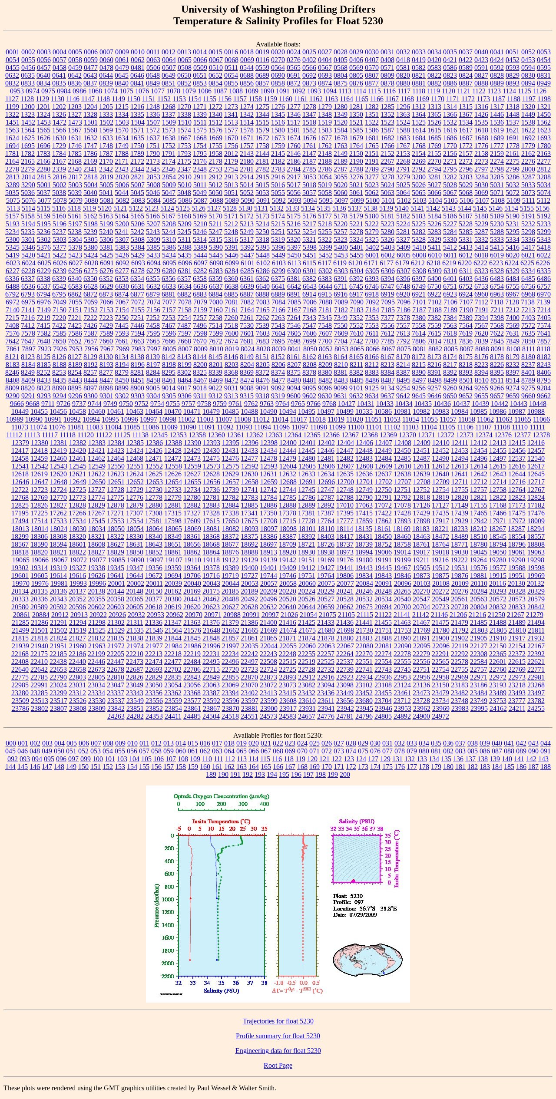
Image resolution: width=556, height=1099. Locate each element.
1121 (463, 91)
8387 (403, 372)
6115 (309, 263)
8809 (12, 388)
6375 (278, 278)
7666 (168, 341)
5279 (372, 231)
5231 (513, 224)
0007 (106, 52)
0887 (466, 83)
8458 (153, 380)
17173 (517, 505)
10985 (478, 411)
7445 (122, 325)
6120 (355, 263)
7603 (263, 333)
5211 (215, 224)
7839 (481, 341)
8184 (28, 364)
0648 (153, 75)
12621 (77, 474)
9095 (309, 388)
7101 (419, 302)
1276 (278, 106)
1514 (247, 122)
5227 (450, 224)
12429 (192, 450)
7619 (466, 333)
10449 (20, 411)
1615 (434, 130)
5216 (294, 224)
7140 (13, 310)
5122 (136, 208)
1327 (75, 114)
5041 (106, 192)
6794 (43, 294)
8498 (435, 380)
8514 (513, 380)
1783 (43, 153)
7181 (325, 310)
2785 (309, 169)
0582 (419, 67)
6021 (528, 255)
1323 (28, 114)
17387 (325, 513)
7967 (107, 349)
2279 (28, 169)
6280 (169, 270)
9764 (282, 403)
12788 (345, 497)
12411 (459, 442)
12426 (153, 450)
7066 (106, 302)
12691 (307, 481)
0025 (309, 52)
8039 (279, 349)
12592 (249, 466)
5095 (326, 200)
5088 (216, 200)
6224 (512, 263)
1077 (158, 91)
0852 (184, 83)
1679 (356, 138)
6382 (309, 278)
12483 (364, 458)
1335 (137, 114)
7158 (185, 310)
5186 (450, 216)
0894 (528, 83)
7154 (122, 310)
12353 (178, 435)
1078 (173, 91)
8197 (153, 364)
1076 (142, 91)
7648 (43, 341)
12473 (192, 458)
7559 (434, 325)
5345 (13, 247)
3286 (513, 177)
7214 (544, 310)
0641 (59, 75)
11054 (410, 419)
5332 (481, 239)
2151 (372, 153)
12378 (541, 435)
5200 (122, 224)
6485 (528, 278)
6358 (200, 278)
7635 (528, 333)
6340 (75, 278)
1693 (544, 138)
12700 (345, 481)
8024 (248, 349)
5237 (59, 231)
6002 (388, 255)
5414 (481, 247)
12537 (517, 458)
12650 (97, 481)
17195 (20, 513)
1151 (149, 98)
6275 (91, 270)
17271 (115, 513)
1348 (325, 114)
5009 (169, 184)
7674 (231, 341)
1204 (90, 106)
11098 (318, 427)
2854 (169, 177)
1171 (453, 98)
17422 (383, 513)
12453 (459, 450)
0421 (450, 59)
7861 (13, 349)
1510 (185, 122)
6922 (434, 294)
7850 (528, 341)
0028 (341, 52)
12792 (402, 497)
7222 (90, 317)
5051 (231, 192)
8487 (388, 380)
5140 (402, 208)
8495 (403, 380)
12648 (58, 481)
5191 (528, 216)
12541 (20, 466)
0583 (434, 67)
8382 (356, 372)
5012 (215, 184)
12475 (211, 458)
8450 (122, 380)
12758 (497, 489)
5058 (325, 192)
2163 (544, 153)
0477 (91, 67)
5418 (544, 247)
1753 (184, 145)
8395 (497, 372)
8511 (497, 380)
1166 (377, 98)
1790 (153, 153)
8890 (59, 388)
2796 (466, 169)
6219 (449, 263)
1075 (126, 91)
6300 (294, 270)
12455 (497, 450)
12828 (77, 505)
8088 (482, 349)
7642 (12, 341)
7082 (247, 302)
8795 (544, 380)
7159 (200, 310)
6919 (387, 294)
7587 (91, 333)
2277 (544, 161)
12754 (440, 489)
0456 (28, 67)
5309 (153, 239)
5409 (403, 247)
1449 (528, 114)
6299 (278, 270)
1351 (372, 114)
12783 (249, 497)
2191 (372, 161)
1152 (164, 98)
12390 (192, 442)
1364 (419, 114)
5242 (137, 231)
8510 (482, 380)
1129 (42, 98)
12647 (39, 481)
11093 (243, 427)
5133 (292, 208)
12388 (173, 442)
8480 (294, 380)
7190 (466, 310)
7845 (497, 341)
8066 (373, 349)
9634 (372, 395)
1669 (215, 138)
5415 (497, 247)
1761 (309, 145)
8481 (310, 380)
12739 (230, 489)
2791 (403, 169)
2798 (497, 169)
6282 (200, 270)
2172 (137, 161)
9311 (200, 395)
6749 (419, 286)
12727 (96, 489)
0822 (434, 75)
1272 (215, 106)
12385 (135, 442)
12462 (96, 458)
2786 (325, 169)
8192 (91, 364)
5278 (356, 231)
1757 (247, 145)
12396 (249, 442)
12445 (306, 450)
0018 (247, 52)
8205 (263, 364)
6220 (465, 263)
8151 (262, 356)
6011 (450, 255)
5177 (325, 216)
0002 (28, 52)
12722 (20, 489)
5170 (215, 216)
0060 (106, 59)
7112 (481, 302)
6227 (13, 270)
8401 (528, 372)
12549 (97, 466)
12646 (20, 481)
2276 (528, 161)
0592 (497, 67)
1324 (43, 114)
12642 (478, 474)
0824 (466, 75)
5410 (419, 247)
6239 (59, 270)
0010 (138, 52)
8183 (13, 364)
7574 (544, 325)
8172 (419, 356)
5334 (513, 239)
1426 (481, 114)
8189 (75, 364)
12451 (421, 450)
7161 (231, 310)
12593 (269, 466)
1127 (12, 98)
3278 (387, 177)
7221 (75, 317)
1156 (225, 98)
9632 (356, 395)
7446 (137, 325)
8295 (168, 372)
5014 (247, 184)
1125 (524, 91)
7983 (138, 349)
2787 (341, 169)
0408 (387, 59)
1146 (72, 98)
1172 (468, 98)
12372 (445, 435)
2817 (75, 177)
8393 (466, 372)
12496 (478, 458)
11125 (122, 435)
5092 (279, 200)
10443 (518, 403)
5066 (434, 192)
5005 (106, 184)
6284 (231, 270)
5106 (466, 200)
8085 (451, 349)
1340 (215, 114)
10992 (72, 419)
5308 (138, 239)
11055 (429, 419)
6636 (200, 286)
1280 (341, 106)
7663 (137, 341)
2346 (168, 169)
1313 (434, 106)
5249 (247, 231)
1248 (153, 106)
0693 (325, 75)
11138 (140, 435)
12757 (478, 489)
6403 (466, 278)
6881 (168, 294)
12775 (115, 497)
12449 (383, 450)
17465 (478, 513)
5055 (278, 192)
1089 (251, 91)
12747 (325, 489)
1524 (403, 122)
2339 (59, 169)
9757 (188, 403)
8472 (231, 380)
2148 (325, 153)
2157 (466, 153)
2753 (215, 169)
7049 (59, 302)
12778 (153, 497)
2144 (262, 153)
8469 (216, 380)
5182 (403, 216)
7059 (91, 302)
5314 (200, 239)
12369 (388, 435)
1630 (59, 138)
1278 (309, 106)
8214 (403, 364)
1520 (341, 122)
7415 (43, 325)
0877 (372, 83)
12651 (116, 481)
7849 (513, 341)
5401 (357, 247)
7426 (90, 325)
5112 (543, 200)
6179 (402, 263)
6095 (169, 263)
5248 (231, 231)
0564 (278, 67)
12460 (58, 458)
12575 (230, 466)
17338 (230, 513)
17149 (459, 505)
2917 (294, 177)
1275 (262, 106)
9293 (44, 395)
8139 (153, 356)
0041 (497, 52)
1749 (122, 145)
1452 (28, 122)
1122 (479, 91)
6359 (215, 278)
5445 (216, 255)
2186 (294, 161)
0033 (419, 52)
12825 (20, 505)
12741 (249, 489)
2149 (341, 153)
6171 (371, 263)
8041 (294, 349)
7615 (434, 333)
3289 (13, 184)
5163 (106, 216)
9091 (262, 388)
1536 (497, 122)
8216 (434, 364)
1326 (59, 114)
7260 (231, 317)
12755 (459, 489)
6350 (90, 278)
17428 (402, 513)
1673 (278, 138)
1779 (528, 145)
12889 (306, 505)
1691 (513, 138)
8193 (106, 364)
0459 (75, 67)
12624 (134, 474)
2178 (215, 161)
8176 (481, 356)
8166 (372, 356)
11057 (448, 419)
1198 (544, 98)
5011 (200, 184)
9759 (220, 403)
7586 (75, 333)
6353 (122, 278)
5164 (122, 216)
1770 (450, 145)
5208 (169, 224)
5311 (184, 239)
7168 (310, 310)
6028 (91, 263)
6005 (403, 255)
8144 (200, 356)
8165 (356, 356)
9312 (215, 395)
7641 (544, 333)
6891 (294, 294)
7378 (403, 317)
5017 (294, 184)
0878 (387, 83)
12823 (517, 497)
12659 (269, 481)
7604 (278, 333)
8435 (59, 380)
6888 (262, 294)
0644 (106, 75)
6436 (481, 278)
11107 (483, 427)
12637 (383, 474)
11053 (392, 419)
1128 (27, 98)
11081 (75, 427)
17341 (249, 513)
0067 (216, 59)
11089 (169, 427)
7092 (372, 302)
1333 (106, 114)
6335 (544, 270)
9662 (544, 395)
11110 (520, 427)
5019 (325, 184)
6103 (279, 263)
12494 (459, 458)
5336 (528, 239)
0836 (75, 83)
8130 (106, 356)
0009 (122, 52)
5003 (75, 184)
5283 (434, 231)
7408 (12, 325)
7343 (309, 317)
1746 (75, 145)
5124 (167, 208)
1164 (346, 98)
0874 (325, 83)
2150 (356, 153)
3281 (434, 177)
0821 (419, 75)
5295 (513, 231)
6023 (13, 263)
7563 (450, 325)
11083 (94, 427)
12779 (173, 497)
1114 (359, 91)
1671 (247, 138)
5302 (44, 239)
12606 (326, 466)
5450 (294, 255)
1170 (437, 98)
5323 (341, 239)
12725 (77, 489)
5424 (91, 255)
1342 (247, 114)
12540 (536, 458)
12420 (77, 450)
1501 (91, 122)
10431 (365, 403)
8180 (528, 356)
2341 (90, 169)
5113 (13, 208)
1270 (184, 106)
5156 (542, 208)
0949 (544, 83)
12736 (211, 489)
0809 (387, 75)
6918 (372, 294)
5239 (90, 231)
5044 (122, 192)
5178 (341, 216)
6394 (387, 278)
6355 (153, 278)
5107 (482, 200)
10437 (461, 403)
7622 (497, 333)
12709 (441, 481)
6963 (497, 294)
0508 (185, 67)
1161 (301, 98)
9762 (251, 403)
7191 (482, 310)
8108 (513, 349)
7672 (215, 341)
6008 (419, 255)
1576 (215, 130)
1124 (509, 91)
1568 (90, 130)
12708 (421, 481)
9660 (528, 395)
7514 (215, 325)
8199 (185, 364)
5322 (325, 239)
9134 (387, 388)
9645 (419, 395)
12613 (459, 466)
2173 (153, 161)
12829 (96, 505)
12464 (115, 458)
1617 (466, 130)
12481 (325, 458)
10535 (364, 411)
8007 (185, 349)
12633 (306, 474)
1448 (513, 114)
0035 (450, 52)
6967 (513, 294)
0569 (356, 67)
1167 (392, 98)
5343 (544, 239)
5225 (419, 224)
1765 (372, 145)
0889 (497, 83)
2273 (481, 161)
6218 (433, 263)
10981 (402, 411)
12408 (402, 442)
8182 (544, 356)
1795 (200, 153)
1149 (118, 98)
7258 (215, 317)
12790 (364, 497)
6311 (466, 270)
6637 (216, 286)
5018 (309, 184)
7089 (341, 302)
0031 (387, 52)
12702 (383, 481)
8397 (513, 372)
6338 (43, 278)
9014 (168, 388)
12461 (77, 458)
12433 (249, 450)
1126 (539, 91)
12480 (306, 458)
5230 (497, 224)
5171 (231, 216)
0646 (137, 75)
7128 (512, 302)
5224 (403, 224)
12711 (459, 481)
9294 (59, 395)
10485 (230, 411)
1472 (59, 122)
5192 (544, 216)
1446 (497, 114)
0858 (278, 83)
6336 (12, 278)
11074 (38, 427)
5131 (261, 208)
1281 (356, 106)
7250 (122, 317)
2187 (309, 161)
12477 (249, 458)
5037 (43, 192)
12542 (39, 466)
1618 (481, 130)
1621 (513, 130)
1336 (153, 114)
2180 (247, 161)
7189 (450, 310)
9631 (341, 395)
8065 (357, 349)
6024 (29, 263)
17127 (440, 505)
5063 (387, 192)
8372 (262, 372)
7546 (294, 325)
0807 (372, 75)
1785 (75, 153)
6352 (106, 278)
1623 (544, 130)
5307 (122, 239)
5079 (76, 200)
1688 (481, 138)
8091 (498, 349)
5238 (75, 231)
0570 (372, 67)
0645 (122, 75)
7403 (528, 317)
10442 (499, 403)
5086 (185, 200)
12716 (517, 481)
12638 (402, 474)
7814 (434, 341)
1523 (387, 122)
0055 (28, 59)
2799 (513, 169)
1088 (236, 91)
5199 (106, 224)
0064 (169, 59)
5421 (44, 255)
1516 (278, 122)
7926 (60, 349)
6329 (513, 270)
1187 (498, 98)
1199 (12, 106)
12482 (345, 458)
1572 (153, 130)
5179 (356, 216)
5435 (185, 255)
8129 (90, 356)
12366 (331, 435)
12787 (325, 497)
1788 (122, 153)
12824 (536, 497)
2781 (247, 169)
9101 (356, 388)
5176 (309, 216)
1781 (12, 153)
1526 (434, 122)
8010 (216, 349)
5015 (262, 184)
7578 (28, 333)
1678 (341, 138)
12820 (459, 497)
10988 (536, 411)
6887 (247, 294)
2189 (341, 161)
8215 (419, 364)
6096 (185, 263)
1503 (122, 122)
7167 (294, 310)
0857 (262, 83)
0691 (294, 75)
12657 (230, 481)
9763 (267, 403)
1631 (75, 138)
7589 (106, 333)
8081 (420, 349)
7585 (59, 333)
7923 (44, 349)
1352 (387, 114)
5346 (28, 247)
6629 (106, 286)
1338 (184, 114)
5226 (434, 224)
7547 (309, 325)
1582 (309, 130)
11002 (186, 419)
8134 (122, 356)
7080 (216, 302)
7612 (387, 333)
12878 (115, 505)
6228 (28, 270)
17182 (536, 505)
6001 (372, 255)
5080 (91, 200)
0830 (528, 75)
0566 (309, 67)
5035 (12, 192)
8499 (450, 380)
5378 (75, 247)
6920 (403, 294)
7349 (341, 317)
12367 (350, 435)
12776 (134, 497)
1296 (403, 106)
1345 (278, 114)
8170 (403, 356)
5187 (466, 216)
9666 (17, 403)
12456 (517, 450)
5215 (278, 224)
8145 (215, 356)
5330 (450, 239)
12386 (154, 442)
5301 (28, 239)
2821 (138, 177)
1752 (168, 145)
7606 (310, 333)
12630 (249, 474)
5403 (388, 247)
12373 (464, 435)
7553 (372, 325)
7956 (91, 349)
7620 (481, 333)
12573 (211, 466)
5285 (466, 231)
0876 (356, 83)
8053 (341, 349)
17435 (440, 513)
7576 (13, 333)
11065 (522, 419)
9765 (298, 403)
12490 (440, 458)
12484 (383, 458)
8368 (231, 372)
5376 (44, 247)
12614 (478, 466)
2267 (387, 161)
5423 (75, 255)
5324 (356, 239)
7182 (341, 310)
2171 (122, 161)
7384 (450, 317)
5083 (138, 200)
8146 (231, 356)
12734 (192, 489)
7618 (450, 333)
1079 (189, 91)
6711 (341, 286)
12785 (287, 497)
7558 (419, 325)
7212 (513, 310)
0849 (153, 83)
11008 (242, 419)
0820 (403, 75)
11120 (85, 435)
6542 (59, 286)
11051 (373, 419)
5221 (356, 224)
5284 (450, 231)
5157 (12, 216)
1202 (59, 106)
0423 (481, 59)
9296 (75, 395)
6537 (44, 286)
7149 (44, 310)
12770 (58, 497)
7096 (403, 302)
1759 (278, 145)
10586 (383, 411)
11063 (504, 419)
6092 (122, 263)
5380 (91, 247)
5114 (28, 208)
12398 (269, 442)
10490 (268, 411)
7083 (263, 302)
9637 (387, 395)
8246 (12, 372)
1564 (28, 130)
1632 (90, 138)
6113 (294, 263)
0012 (168, 52)
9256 (419, 388)
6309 (435, 270)
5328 (419, 239)
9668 (33, 403)
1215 (122, 106)
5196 (59, 224)
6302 (325, 270)
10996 (129, 419)
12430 (211, 450)
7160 (216, 310)
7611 (372, 333)
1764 (356, 145)
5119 (89, 208)
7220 (59, 317)
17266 (77, 513)
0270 (278, 59)
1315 (466, 106)
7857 (544, 341)
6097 (201, 263)
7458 (153, 325)
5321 (309, 239)
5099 (357, 200)
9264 (466, 388)
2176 (200, 161)
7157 (169, 310)
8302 (184, 372)
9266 (497, 388)
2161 (513, 153)
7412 (28, 325)
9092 (278, 388)
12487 (421, 458)
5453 (341, 255)
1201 (43, 106)
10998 (167, 419)
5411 (434, 247)
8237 (528, 364)
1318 (513, 106)
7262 (262, 317)
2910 (185, 177)
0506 (153, 67)
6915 (325, 294)
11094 (262, 427)
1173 (483, 98)
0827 (481, 75)
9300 (91, 395)
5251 (278, 231)
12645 (536, 474)
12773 (77, 497)
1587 (387, 130)
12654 (173, 481)
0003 (44, 52)
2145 (278, 153)
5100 (373, 200)
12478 (268, 458)
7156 (153, 310)
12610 (402, 466)
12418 (39, 450)
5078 (60, 200)
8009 (201, 349)
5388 (185, 247)
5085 (169, 200)
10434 (404, 403)
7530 (247, 325)
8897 (90, 388)
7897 (29, 349)
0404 (325, 59)
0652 (215, 75)
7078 (185, 302)
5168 (184, 216)
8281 (137, 372)
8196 (138, 364)
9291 (28, 395)
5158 (28, 216)
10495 (306, 411)
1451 (13, 122)
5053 (262, 192)
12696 (326, 481)
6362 (262, 278)
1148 (103, 98)
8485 (357, 380)
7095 (388, 302)
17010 (345, 505)
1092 (298, 91)
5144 (464, 208)
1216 (137, 106)
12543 (58, 466)
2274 (497, 161)
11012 (261, 419)
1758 (262, 145)
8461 (169, 380)
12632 (287, 474)
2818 (91, 177)
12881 (173, 505)
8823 (43, 388)
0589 (466, 67)
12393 (211, 442)
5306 (106, 239)
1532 (450, 122)
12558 (173, 466)
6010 (435, 255)
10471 (192, 411)
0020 (278, 52)
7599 (216, 333)
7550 (341, 325)
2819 (106, 177)
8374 (278, 372)
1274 (247, 106)
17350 (268, 513)
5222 (372, 224)
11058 (466, 419)
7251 (137, 317)
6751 (450, 286)
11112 (14, 435)
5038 (59, 192)
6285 (247, 270)
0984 (64, 91)
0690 (278, 75)
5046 (153, 192)
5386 (169, 247)
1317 (497, 106)
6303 (341, 270)
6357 (184, 278)
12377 (522, 435)
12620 (58, 474)
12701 (364, 481)
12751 (402, 489)
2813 (13, 177)
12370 (407, 435)
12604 (288, 466)
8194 (122, 364)
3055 (341, 177)
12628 (211, 474)
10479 (211, 411)
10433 (385, 403)
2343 (122, 169)
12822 (497, 497)
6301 (310, 270)
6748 (403, 286)
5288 (497, 231)
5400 (341, 247)
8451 (138, 380)
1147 (88, 98)
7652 (75, 341)
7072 (138, 302)
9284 (544, 388)
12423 (115, 450)
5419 (13, 255)
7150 (59, 310)
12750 (383, 489)
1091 (283, 91)
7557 (403, 325)
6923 (450, 294)
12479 (287, 458)
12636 (364, 474)
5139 (386, 208)
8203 (231, 364)
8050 (310, 349)
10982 (421, 411)
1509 (169, 122)
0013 (184, 52)
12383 (97, 442)
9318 (262, 395)
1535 (481, 122)
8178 (497, 356)
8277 (106, 372)
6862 (75, 294)
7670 (200, 341)
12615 (497, 466)
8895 (75, 388)
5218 (325, 224)
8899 (122, 388)
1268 (168, 106)
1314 (450, 106)
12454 (478, 450)
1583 (325, 130)
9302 (122, 395)
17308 (153, 513)
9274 (513, 388)
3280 (419, 177)
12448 (364, 450)
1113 (344, 91)
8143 (184, 356)
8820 (28, 388)
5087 (201, 200)
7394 (481, 317)
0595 (544, 67)
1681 (372, 138)
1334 (122, 114)
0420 (434, 59)
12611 (421, 466)
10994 (91, 419)
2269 (419, 161)
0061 (122, 59)
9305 (169, 395)
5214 (262, 224)
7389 (466, 317)
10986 (497, 411)
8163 (325, 356)
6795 (59, 294)
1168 (407, 98)
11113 (32, 435)
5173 (262, 216)
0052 (528, 52)
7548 (325, 325)
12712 (478, 481)
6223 (496, 263)
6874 (122, 294)
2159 (497, 153)
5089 (232, 200)
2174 (168, 161)
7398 (497, 317)
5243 (153, 231)
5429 (138, 255)
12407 (383, 442)
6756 (528, 286)
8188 (59, 364)
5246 (200, 231)
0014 (200, 52)
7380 (419, 317)
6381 (294, 278)
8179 (513, 356)
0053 (544, 52)
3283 (466, 177)
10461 (115, 411)
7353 (372, 317)
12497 (497, 458)
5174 (278, 216)
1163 (331, 98)
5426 (122, 255)
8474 (247, 380)
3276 (356, 177)
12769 (39, 497)
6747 (387, 286)
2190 (356, 161)
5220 (341, 224)
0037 (466, 52)
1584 (341, 130)
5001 (44, 184)
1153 (179, 98)
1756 (231, 145)
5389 (200, 247)
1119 (433, 91)
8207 (294, 364)
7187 (419, 310)
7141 (28, 310)
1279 (325, 106)
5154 (511, 208)
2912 (215, 177)
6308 (419, 270)
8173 (434, 356)
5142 (433, 208)
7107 (466, 302)
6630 (122, 286)
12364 (292, 435)
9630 (325, 395)
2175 (184, 161)
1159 (270, 98)
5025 (403, 184)
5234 (12, 231)
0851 (168, 83)
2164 (12, 161)
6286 (263, 270)
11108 (501, 427)
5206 (138, 224)
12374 (484, 435)
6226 (543, 263)
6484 (513, 278)
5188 (481, 216)
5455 (357, 255)
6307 (403, 270)
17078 (402, 505)
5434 (169, 255)
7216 (28, 317)
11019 (336, 419)
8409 (28, 380)
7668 (184, 341)
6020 (513, 255)
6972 (13, 302)
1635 (137, 138)
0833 (28, 83)
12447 (345, 450)
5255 (325, 231)
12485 (402, 458)
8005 (169, 349)
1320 (528, 106)
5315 (215, 239)
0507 (169, 67)
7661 (122, 341)
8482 (325, 380)
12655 (192, 481)
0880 (403, 83)
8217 (450, 364)
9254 (403, 388)
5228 (466, 224)
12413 (497, 442)
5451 (310, 255)
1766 (387, 145)
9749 (110, 403)
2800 (528, 169)
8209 (325, 364)
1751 (153, 145)
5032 (513, 184)
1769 (434, 145)
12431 (230, 450)
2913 (231, 177)
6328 (497, 270)
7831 (450, 341)
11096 (281, 427)
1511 (200, 122)
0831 (544, 75)
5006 (122, 184)
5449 (278, 255)
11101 (374, 427)
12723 (39, 489)
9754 (157, 403)
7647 (28, 341)
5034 (544, 184)
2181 (262, 161)
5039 (75, 192)
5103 (420, 200)
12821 (478, 497)
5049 (200, 192)
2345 (153, 169)
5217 (309, 224)
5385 (153, 247)
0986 (79, 91)
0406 (356, 59)
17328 (211, 513)
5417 (528, 247)
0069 (247, 59)
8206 (278, 364)
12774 (96, 497)
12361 (235, 435)
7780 (372, 341)
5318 (262, 239)
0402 (309, 59)
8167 (387, 356)
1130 (57, 98)
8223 (481, 364)
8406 (544, 372)
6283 (216, 270)
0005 (75, 52)
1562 (544, 122)
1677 (325, 138)
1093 (314, 91)
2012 (231, 153)
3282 (450, 177)
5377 (59, 247)
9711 (48, 403)
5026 (419, 184)
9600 (294, 395)
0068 (231, 59)
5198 (91, 224)
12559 (192, 466)
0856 (247, 83)
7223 (106, 317)
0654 (231, 75)
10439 (480, 403)
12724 (58, 489)
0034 (434, 52)
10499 (345, 411)
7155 (138, 310)
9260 (450, 388)
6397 (419, 278)
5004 (91, 184)
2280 (43, 169)
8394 (481, 372)
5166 (153, 216)
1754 (200, 145)
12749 (364, 489)
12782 (230, 497)
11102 (392, 427)
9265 (481, 388)
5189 (497, 216)
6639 (247, 286)
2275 (513, 161)
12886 (268, 505)
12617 (536, 466)
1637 (153, 138)
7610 (357, 333)
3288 (544, 177)
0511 (231, 67)
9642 (403, 395)
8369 (247, 372)
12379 (20, 442)
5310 (169, 239)
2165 (28, 161)
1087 (220, 91)
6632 (153, 286)
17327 (192, 513)
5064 (403, 192)
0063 (153, 59)
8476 (263, 380)
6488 (13, 286)
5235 (28, 231)
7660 (106, 341)
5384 (138, 247)
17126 (421, 505)
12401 (307, 442)
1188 (513, 98)
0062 (138, 59)
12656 (211, 481)
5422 (59, 255)
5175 (294, 216)
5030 (481, 184)
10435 (423, 403)
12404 (345, 442)
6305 (372, 270)
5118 (74, 208)
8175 (466, 356)
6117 (324, 263)
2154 (419, 153)
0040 (481, 52)
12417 (20, 450)
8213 (387, 364)
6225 (527, 263)
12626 (173, 474)
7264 (294, 317)
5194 (28, 224)
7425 (75, 325)
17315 (173, 513)
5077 (44, 200)
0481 (138, 67)
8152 (278, 356)
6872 (90, 294)
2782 (262, 169)
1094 (330, 91)
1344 (262, 114)
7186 (403, 310)
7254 (184, 317)
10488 (249, 411)
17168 (497, 505)
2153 (403, 153)
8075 (404, 349)
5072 (513, 192)
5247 (215, 231)
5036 (28, 192)
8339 (215, 372)
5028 (450, 184)
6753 (481, 286)
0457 (44, 67)
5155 (527, 208)
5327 (403, 239)
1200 (28, 106)
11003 (205, 419)
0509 (200, 67)
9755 (173, 403)
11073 (19, 427)
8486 (372, 380)
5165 (137, 216)
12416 (536, 442)
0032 (403, 52)
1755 (215, 145)
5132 (277, 208)
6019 (497, 255)
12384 (116, 442)
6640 (263, 286)
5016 (278, 184)
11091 (206, 427)
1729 (59, 145)
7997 (154, 349)
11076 (57, 427)
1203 (75, 106)
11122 (104, 435)
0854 (215, 83)
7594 (138, 333)
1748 (106, 145)
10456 (58, 411)
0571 (387, 67)
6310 (450, 270)
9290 (13, 395)
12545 (77, 466)
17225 (39, 513)
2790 (387, 169)
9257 (434, 388)
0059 (91, 59)
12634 (325, 474)
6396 (403, 278)
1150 (133, 98)
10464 (153, 411)
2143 (247, 153)
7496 (200, 325)
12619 (39, 474)
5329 (434, 239)
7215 (12, 317)
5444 (200, 255)
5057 (309, 192)
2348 (200, 169)
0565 (294, 67)
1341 (231, 114)
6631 (138, 286)
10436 (442, 403)
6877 (137, 294)
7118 (496, 302)
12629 (230, 474)
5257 (341, 231)
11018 (317, 419)
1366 (450, 114)
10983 (440, 411)
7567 (481, 325)
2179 (231, 161)
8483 (341, 380)
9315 (247, 395)
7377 (387, 317)
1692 (528, 138)
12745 (306, 489)
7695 (278, 341)
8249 (28, 372)
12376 (503, 435)
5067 (450, 192)
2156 (450, 153)
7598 (200, 333)
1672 (262, 138)
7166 (278, 310)
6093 (138, 263)
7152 (91, 310)
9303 (138, 395)
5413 (466, 247)
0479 (122, 67)
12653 (154, 481)
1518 (309, 122)
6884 (215, 294)
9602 (309, 395)
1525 (419, 122)
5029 (466, 184)
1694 (12, 145)
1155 (209, 98)
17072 (383, 505)
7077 (169, 302)
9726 (63, 403)
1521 (356, 122)
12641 (459, 474)
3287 (528, 177)
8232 (513, 364)
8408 (13, 380)
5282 (419, 231)
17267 (96, 513)
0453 (528, 59)
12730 (153, 489)
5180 (372, 216)
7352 (356, 317)
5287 (481, 231)
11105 (447, 427)
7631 (513, 333)
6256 (75, 270)
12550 (116, 466)
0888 (481, 83)
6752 (466, 286)
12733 (173, 489)
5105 (451, 200)
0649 (168, 75)
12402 (326, 442)
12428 (173, 450)
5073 (528, 192)
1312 (419, 106)
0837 (90, 83)
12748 (345, 489)
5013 (231, 184)
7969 (122, 349)
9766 (314, 403)
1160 (285, 98)
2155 (434, 153)
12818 (421, 497)
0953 (17, 91)
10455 (39, 411)
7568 (497, 325)
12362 (254, 435)
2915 (262, 177)
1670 (231, 138)
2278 (12, 169)
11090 (187, 427)
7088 (325, 302)
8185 (44, 364)
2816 (59, 177)
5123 (152, 208)
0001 (13, 52)
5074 (544, 192)
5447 (247, 255)
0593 (513, 67)
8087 (466, 349)
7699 (309, 341)
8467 (200, 380)
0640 (43, 75)
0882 (434, 83)
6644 (325, 286)
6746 (372, 286)
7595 (153, 333)
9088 (247, 388)
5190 (513, 216)
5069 (481, 192)
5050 (215, 192)
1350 (356, 114)
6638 (231, 286)
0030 (372, 52)
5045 (137, 192)
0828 (497, 75)
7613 (403, 333)
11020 (354, 419)
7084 (278, 302)
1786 (90, 153)
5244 (168, 231)
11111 (537, 427)
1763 (341, 145)
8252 (43, 372)
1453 (44, 122)
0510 (216, 67)
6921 (419, 294)
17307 (134, 513)
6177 (387, 263)
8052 (326, 349)
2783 (278, 169)
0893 (513, 83)
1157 (240, 98)
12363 (273, 435)
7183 (357, 310)
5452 (325, 255)
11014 (279, 419)
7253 (168, 317)
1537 (513, 122)
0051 (513, 52)
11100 (356, 427)
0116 (262, 59)
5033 (528, 184)
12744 (287, 489)
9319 (278, 395)
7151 (75, 310)
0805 (356, 75)
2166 (43, 161)
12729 (134, 489)
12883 (211, 505)
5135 (324, 208)
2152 (387, 153)
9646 (434, 395)
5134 (308, 208)
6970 (544, 294)
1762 (325, 145)
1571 (137, 130)
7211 (497, 310)
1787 (106, 153)
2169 (90, 161)
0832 (12, 83)
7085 (294, 302)
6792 (12, 294)
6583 (75, 286)
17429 (421, 513)
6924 (466, 294)
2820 (122, 177)
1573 (168, 130)
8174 (450, 356)
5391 (231, 247)
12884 (230, 505)
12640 (440, 474)
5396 (278, 247)
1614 (419, 130)
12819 (440, 497)
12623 (115, 474)
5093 (294, 200)
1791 (168, 153)
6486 (544, 278)
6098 (216, 263)
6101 (248, 263)
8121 (12, 356)
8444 (91, 380)
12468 (134, 458)
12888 (287, 505)
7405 (544, 317)
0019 (262, 52)
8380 (325, 372)
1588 (403, 130)
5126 (198, 208)
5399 (325, 247)
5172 (247, 216)
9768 (329, 403)
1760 (294, 145)
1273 (231, 106)
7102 (435, 302)
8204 (247, 364)
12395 (230, 442)
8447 (106, 380)
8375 (294, 372)
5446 (231, 255)
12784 (268, 497)
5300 (13, 239)
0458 (59, 67)
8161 (294, 356)
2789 (372, 169)
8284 (153, 372)
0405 (341, 59)
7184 (372, 310)
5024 (387, 184)
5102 (404, 200)
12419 (58, 450)
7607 (325, 333)
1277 (294, 106)
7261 (247, 317)
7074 (153, 302)
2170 (106, 161)
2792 (419, 169)
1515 (262, 122)
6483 (497, 278)
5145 (480, 208)
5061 (356, 192)
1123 (494, 91)
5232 (528, 224)
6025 (44, 263)
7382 (434, 317)
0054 (13, 59)
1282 (372, 106)
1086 (205, 91)
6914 (309, 294)
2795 (450, 169)
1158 (255, 98)
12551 (135, 466)
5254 (309, 231)
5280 (387, 231)
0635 (28, 75)
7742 (356, 341)
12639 (421, 474)
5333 (497, 239)
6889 (278, 294)
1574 (184, 130)
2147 (309, 153)
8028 (263, 349)
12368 (369, 435)
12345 (159, 435)
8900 (137, 388)
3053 (309, 177)
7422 (59, 325)
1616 (450, 130)
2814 (28, 177)
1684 (419, 138)
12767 (536, 489)
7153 (106, 310)
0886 (450, 83)
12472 (173, 458)
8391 (434, 372)
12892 (325, 505)
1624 (12, 138)
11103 (410, 427)
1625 (28, 138)
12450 (402, 450)
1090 (267, 91)
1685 (434, 138)
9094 (294, 388)
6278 (138, 270)
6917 (356, 294)
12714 (497, 481)
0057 (59, 59)
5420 (28, 255)
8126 (59, 356)
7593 (122, 333)
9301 (106, 395)
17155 (478, 505)
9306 (185, 395)
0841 (137, 83)
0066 (200, 59)
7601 (247, 333)
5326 (387, 239)
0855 (231, 83)
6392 (356, 278)
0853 (200, 83)
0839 (106, 83)
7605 (294, 333)
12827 (58, 505)
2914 (247, 177)
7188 (435, 310)
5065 (419, 192)
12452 (440, 450)
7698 (294, 341)
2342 (106, 169)
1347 (309, 114)
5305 (91, 239)
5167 (168, 216)
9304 (153, 395)
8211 (356, 364)
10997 (148, 419)
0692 (309, 75)
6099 (232, 263)
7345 (325, 317)
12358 (197, 435)
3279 (403, 177)
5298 (528, 231)
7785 (387, 341)
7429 (106, 325)
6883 (200, 294)
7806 (419, 341)
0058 (75, 59)
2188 (325, 161)
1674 (294, 138)
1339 (200, 114)
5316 (231, 239)
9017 (184, 388)
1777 (497, 145)
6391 (341, 278)
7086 (310, 302)
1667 (184, 138)
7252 (153, 317)
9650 (450, 395)
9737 (79, 403)
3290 (28, 184)
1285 (387, 106)
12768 (20, 497)
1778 (513, 145)
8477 (278, 380)
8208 (310, 364)
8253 (59, 372)
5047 (168, 192)
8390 (419, 372)
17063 (364, 505)
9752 (142, 403)
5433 (153, 255)
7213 (528, 310)
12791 (383, 497)
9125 (372, 388)
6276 (106, 270)
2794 (434, 169)
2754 (231, 169)
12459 (39, 458)
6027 (76, 263)
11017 (298, 419)
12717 (536, 481)
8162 (309, 356)
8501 (466, 380)
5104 (435, 200)
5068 (466, 192)
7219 (43, 317)
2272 (466, 161)
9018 (200, 388)
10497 (325, 411)
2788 (356, 169)
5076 (29, 200)
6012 (466, 255)
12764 (517, 489)
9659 (513, 395)
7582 (44, 333)
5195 (44, 224)
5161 (75, 216)
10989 (14, 419)
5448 (263, 255)
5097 (341, 200)
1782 (28, 153)
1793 (184, 153)
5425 (106, 255)
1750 (137, 145)
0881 (419, 83)
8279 (122, 372)
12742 (268, 489)
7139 (543, 302)
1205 (106, 106)
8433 (44, 380)
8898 (106, 388)
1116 (389, 91)
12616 (517, 466)
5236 (43, 231)
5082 (122, 200)
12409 (421, 442)
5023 (372, 184)
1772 (466, 145)
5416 (513, 247)
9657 (497, 395)
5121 (120, 208)
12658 (249, 481)
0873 (309, 83)
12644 (517, 474)
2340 (75, 169)
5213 (247, 224)
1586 (372, 130)
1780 (544, 145)
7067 (122, 302)
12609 (383, 466)
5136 (339, 208)
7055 (75, 302)
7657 (90, 341)
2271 (450, 161)
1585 (356, 130)
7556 (387, 325)
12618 (20, 474)
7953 (76, 349)
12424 (134, 450)
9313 (231, 395)
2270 (434, 161)
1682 (387, 138)
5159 (43, 216)
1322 (12, 114)
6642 (294, 286)
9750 (126, 403)
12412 (478, 442)
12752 (421, 489)
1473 (75, 122)
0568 (341, 67)
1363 (403, 114)
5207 (153, 224)
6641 (278, 286)
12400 (288, 442)
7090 (357, 302)
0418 (403, 59)
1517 (294, 122)
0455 (13, 67)
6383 (325, 278)
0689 (262, 75)
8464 (185, 380)
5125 (183, 208)
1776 (481, 145)
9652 (466, 395)
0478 (106, 67)
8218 (466, 364)
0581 (403, 67)
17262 (58, 513)
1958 (215, 153)
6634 (185, 286)
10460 (96, 411)
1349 (341, 114)
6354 (137, 278)
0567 (325, 67)
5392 (247, 247)
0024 (294, 52)
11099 (337, 427)
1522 (372, 122)
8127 (75, 356)
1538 (528, 122)
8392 (450, 372)
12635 (345, 474)
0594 (528, 67)
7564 (466, 325)
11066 (541, 419)
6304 (357, 270)
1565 (43, 130)
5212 (231, 224)
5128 (230, 208)
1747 (90, 145)
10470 (173, 411)
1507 (153, 122)
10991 (53, 419)
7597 (185, 333)
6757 (544, 286)
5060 (341, 192)
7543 (278, 325)
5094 (310, 200)
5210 (200, 224)
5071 (497, 192)
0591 (481, 67)
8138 (137, 356)
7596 (169, 333)
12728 (115, 489)
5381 (106, 247)
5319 (278, 239)
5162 (90, 216)
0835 (59, 83)
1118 (418, 91)
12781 (211, 497)
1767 (403, 145)
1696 (43, 145)
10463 (134, 411)
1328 (90, 114)
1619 (497, 130)
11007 (223, 419)
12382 (77, 442)
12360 (216, 435)
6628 (91, 286)
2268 (403, 161)
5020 (341, 184)
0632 (12, 75)
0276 (294, 59)
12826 (39, 505)
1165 (361, 98)
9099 (341, 388)
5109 (513, 200)
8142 (168, 356)
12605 (307, 466)
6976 (44, 302)
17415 (364, 513)
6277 (122, 270)
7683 (262, 341)
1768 (419, 145)
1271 (200, 106)
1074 (111, 91)
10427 (346, 403)
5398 (310, 247)
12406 (364, 442)
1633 (106, 138)
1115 (374, 91)
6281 (185, 270)
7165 (263, 310)
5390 (216, 247)
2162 (528, 153)
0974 (33, 91)
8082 (435, 349)
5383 (122, 247)
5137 (355, 208)
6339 (59, 278)
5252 (294, 231)
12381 (58, 442)
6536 (28, 286)
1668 (200, 138)
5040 (90, 192)
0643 (90, 75)
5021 (356, 184)
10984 (459, 411)
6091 (107, 263)
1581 (294, 130)
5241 (122, 231)
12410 (441, 442)
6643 (310, 286)
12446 (325, 450)
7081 (231, 302)
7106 (450, 302)
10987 (517, 411)
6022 (544, 255)
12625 (153, 474)
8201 (216, 364)
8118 (543, 349)
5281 (403, 231)
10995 (110, 419)
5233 (544, 224)
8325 (200, 372)
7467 (168, 325)
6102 (263, 263)
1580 (278, 130)
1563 (12, 130)
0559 (262, 67)
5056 (294, 192)
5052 (247, 192)
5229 (481, 224)
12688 (288, 481)
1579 (262, 130)
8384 (387, 372)
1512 (215, 122)
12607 (345, 466)
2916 (278, 177)
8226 (497, 364)
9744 (95, 403)
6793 (28, 294)
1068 (95, 91)
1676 (309, 138)
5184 (434, 216)
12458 (20, 458)
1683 (403, 138)
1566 (59, 130)
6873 (106, 294)
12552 (154, 466)
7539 (262, 325)
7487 (184, 325)
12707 (402, 481)
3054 (325, 177)
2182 (278, 161)
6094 (154, 263)
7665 (153, 341)
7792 (403, 341)
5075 (13, 200)
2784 (294, 169)
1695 (28, 145)
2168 (75, 161)
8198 (169, 364)
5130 (245, 208)
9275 (528, 388)
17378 (287, 513)
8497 (419, 380)
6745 (356, 286)
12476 (230, 458)
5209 (185, 224)
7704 (341, 341)
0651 (200, 75)
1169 (422, 98)
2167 (59, 161)
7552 (356, 325)
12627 (192, 474)
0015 (215, 52)
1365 (434, 114)
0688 (247, 75)
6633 (169, 286)
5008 (153, 184)
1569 (106, 130)
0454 (544, 59)
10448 (537, 403)
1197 (529, 98)
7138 (528, 302)
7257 (200, 317)
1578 (247, 130)
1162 (316, 98)
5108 (498, 200)
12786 (306, 497)
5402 (372, 247)
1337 (168, 114)
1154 (194, 98)
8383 (372, 372)
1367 (466, 114)
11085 (131, 427)
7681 (247, 341)
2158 (481, 153)
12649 (77, 481)
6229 (44, 270)
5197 (75, 224)
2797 (481, 169)
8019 (232, 349)
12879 (134, 505)
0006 (91, 52)
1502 (106, 122)
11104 (428, 427)
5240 (106, 231)
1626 (43, 138)
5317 (247, 239)
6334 (528, 270)
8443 (75, 380)
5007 (138, 184)
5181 (387, 216)
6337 (28, 278)
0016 (231, 52)
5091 (263, 200)
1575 (200, 130)
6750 (434, 286)
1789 (137, 153)
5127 (214, 208)
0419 (419, 59)
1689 (497, 138)
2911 (200, 177)
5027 (434, 184)
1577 (231, 130)
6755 (513, 286)
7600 (231, 333)
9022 (215, 388)
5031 (497, 184)
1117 (403, 91)
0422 (466, 59)
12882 (192, 505)
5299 (544, 231)
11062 (485, 419)
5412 (450, 247)
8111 (528, 349)
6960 (481, 294)
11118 (68, 435)
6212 (418, 263)
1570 (122, 130)
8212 (372, 364)
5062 (372, 192)
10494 (287, 411)
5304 (75, 239)
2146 (294, 153)
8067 (388, 349)
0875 (341, 83)
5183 (419, 216)
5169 (200, 216)
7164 (247, 310)
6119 (340, 263)
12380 (39, 442)
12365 (312, 435)
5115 (43, 208)
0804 (341, 75)
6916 (341, 294)
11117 (50, 435)
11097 (299, 427)
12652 (135, 481)
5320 (294, 239)
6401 (450, 278)
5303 (59, 239)
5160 (59, 216)
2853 (153, 177)
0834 (43, 83)
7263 (278, 317)
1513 (231, 122)
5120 (105, 208)
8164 (341, 356)
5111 (528, 200)
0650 (184, 75)
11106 (465, 427)
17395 (345, 513)
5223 (387, 224)
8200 (200, 364)
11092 (225, 427)
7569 (513, 325)
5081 (107, 200)
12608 (364, 466)
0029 (356, 52)
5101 (388, 200)
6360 (231, 278)
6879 (153, 294)
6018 (481, 255)
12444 (287, 450)
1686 (450, 138)
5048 (184, 192)
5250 (262, 231)
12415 (517, 442)
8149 (247, 356)
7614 (419, 333)
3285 (497, 177)
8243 (544, 364)
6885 (231, 294)
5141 (417, 208)
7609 (341, 333)
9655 (481, 395)
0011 (153, 52)
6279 (153, 270)
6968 (528, 294)
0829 (513, 75)
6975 (28, 302)
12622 (96, 474)
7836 (466, 341)
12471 (153, 458)
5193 (13, 224)
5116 (59, 208)
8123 (28, 356)
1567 (75, 130)
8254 (75, 372)
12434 (268, 450)
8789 (528, 380)
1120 (448, 91)
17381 (306, 513)
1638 (168, 138)
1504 (138, 122)
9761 (235, 403)
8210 (341, 364)
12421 (96, 450)
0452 (513, 59)
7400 (513, 317)
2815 (44, 177)
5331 (466, 239)
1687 (466, 138)
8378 (309, 372)
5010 (185, 184)
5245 (184, 231)
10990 (34, 419)
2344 (137, 169)
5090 (248, 200)
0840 (122, 83)
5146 (496, 208)
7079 (200, 302)
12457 (536, 450)
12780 (192, 497)
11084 (113, 427)
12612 (440, 466)
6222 (480, 263)
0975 (48, 91)
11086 (150, 427)
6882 (184, 294)
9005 (153, 388)
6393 (372, 278)
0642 (75, 75)
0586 (450, 67)
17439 (459, 513)
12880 (153, 505)
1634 (122, 138)
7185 (388, 310)
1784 (59, 153)
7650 (59, 341)
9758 (204, 403)
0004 (59, 52)
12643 (497, 474)
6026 (60, 263)
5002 (59, 184)
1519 (325, 122)
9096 (325, 388)
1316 (481, 106)
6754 (497, 286)
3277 (372, 177)
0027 (325, 52)
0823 (450, 75)
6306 (388, 270)
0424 (497, 59)
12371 (426, 435)
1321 (544, 106)
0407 (372, 59)
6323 (481, 270)
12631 (268, 474)
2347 (184, 169)
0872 (294, 83)
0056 (44, 59)
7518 (231, 325)
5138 (370, 208)
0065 (185, 59)
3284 (481, 177)
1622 (528, 130)
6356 (168, 278)
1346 (294, 114)
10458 (77, 411)
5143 (449, 208)
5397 (294, 247)
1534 (466, 122)
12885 (249, 505)
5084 (154, 200)
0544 (247, 67)
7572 (528, 325)
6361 (247, 278)
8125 (43, 356)
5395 (263, 247)
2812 (544, 169)
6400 (434, 278)
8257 (90, 372)
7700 (325, 341)
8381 (341, 372)
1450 (544, 114)
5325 (372, 239)
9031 (231, 388)
